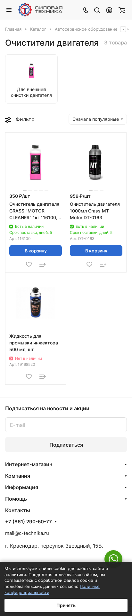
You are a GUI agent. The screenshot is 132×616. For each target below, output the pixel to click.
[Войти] (109, 10)
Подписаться (66, 445)
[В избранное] (29, 264)
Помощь (16, 499)
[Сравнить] (43, 264)
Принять (66, 605)
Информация (21, 487)
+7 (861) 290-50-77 (28, 522)
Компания (17, 476)
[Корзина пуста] (122, 10)
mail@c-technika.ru (27, 533)
